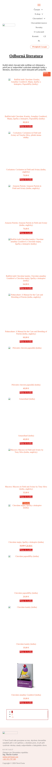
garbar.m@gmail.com (10, 757)
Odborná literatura (26, 56)
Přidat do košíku (26, 126)
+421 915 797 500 (9, 759)
